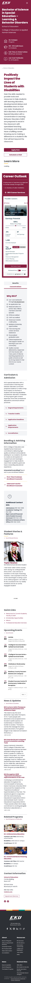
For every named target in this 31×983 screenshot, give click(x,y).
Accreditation (5, 953)
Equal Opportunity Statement (18, 978)
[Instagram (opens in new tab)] (14, 929)
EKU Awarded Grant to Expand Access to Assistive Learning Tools (15, 741)
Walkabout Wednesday (16, 664)
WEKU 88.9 (19, 965)
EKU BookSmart (19, 302)
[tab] (15, 283)
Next (23, 694)
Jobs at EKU (20, 952)
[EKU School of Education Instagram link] (8, 901)
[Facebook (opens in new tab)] (7, 929)
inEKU (18, 954)
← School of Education (8, 68)
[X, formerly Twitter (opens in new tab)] (11, 929)
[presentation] (14, 551)
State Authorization (7, 950)
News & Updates (6, 965)
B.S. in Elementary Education (14, 834)
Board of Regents (6, 940)
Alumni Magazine (6, 967)
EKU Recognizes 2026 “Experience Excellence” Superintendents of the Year (14, 775)
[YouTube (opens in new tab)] (20, 929)
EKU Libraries (20, 940)
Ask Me (10, 637)
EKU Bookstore (20, 943)
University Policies (6, 946)
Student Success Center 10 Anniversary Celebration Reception (17, 683)
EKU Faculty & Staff (7, 948)
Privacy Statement (15, 980)
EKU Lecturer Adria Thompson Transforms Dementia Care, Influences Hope (14, 708)
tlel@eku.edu (8, 892)
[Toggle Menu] (27, 3)
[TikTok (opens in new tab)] (24, 929)
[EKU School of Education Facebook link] (5, 901)
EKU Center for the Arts (23, 967)
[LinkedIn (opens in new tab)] (17, 929)
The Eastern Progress (7, 969)
